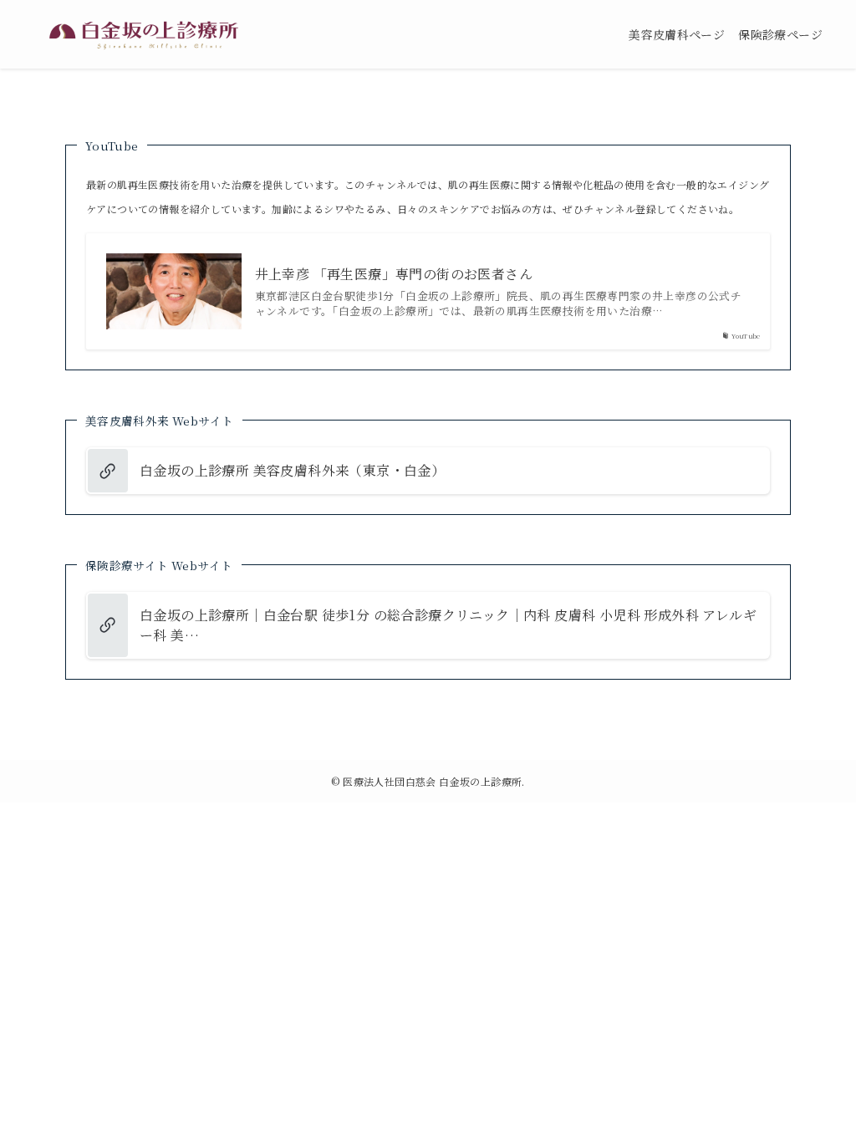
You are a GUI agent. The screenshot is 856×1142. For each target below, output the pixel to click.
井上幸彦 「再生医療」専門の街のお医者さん (393, 274)
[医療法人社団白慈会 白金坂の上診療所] (144, 34)
